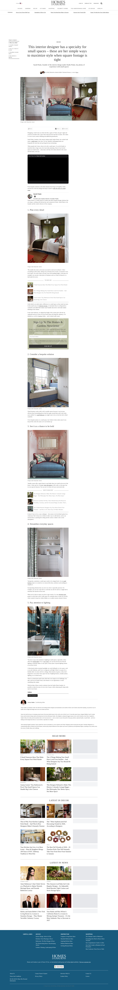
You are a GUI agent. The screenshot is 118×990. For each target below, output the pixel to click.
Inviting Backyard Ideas (67, 945)
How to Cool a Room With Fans (23, 12)
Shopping (52, 8)
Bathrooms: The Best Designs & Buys (45, 941)
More (99, 8)
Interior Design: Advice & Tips (43, 936)
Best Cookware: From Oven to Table (95, 949)
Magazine (96, 3)
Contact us (88, 973)
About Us (12, 973)
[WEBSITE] (34, 196)
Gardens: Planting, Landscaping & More (46, 947)
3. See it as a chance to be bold (13, 49)
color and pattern (48, 485)
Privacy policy (38, 976)
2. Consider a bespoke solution (13, 45)
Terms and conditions (15, 976)
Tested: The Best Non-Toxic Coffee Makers (99, 12)
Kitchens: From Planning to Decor (44, 938)
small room (34, 141)
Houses (20, 8)
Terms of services (42, 340)
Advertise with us (65, 973)
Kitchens (43, 8)
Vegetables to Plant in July (40, 12)
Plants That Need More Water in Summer (60, 12)
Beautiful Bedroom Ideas (67, 938)
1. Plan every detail (13, 42)
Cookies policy (64, 976)
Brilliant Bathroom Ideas (67, 943)
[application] (48, 169)
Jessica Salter (58, 72)
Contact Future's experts (41, 973)
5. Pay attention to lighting (12, 56)
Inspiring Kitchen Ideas (66, 941)
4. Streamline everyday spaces (13, 53)
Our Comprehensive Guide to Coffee (95, 942)
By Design (92, 8)
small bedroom (40, 415)
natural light (36, 661)
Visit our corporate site (85, 962)
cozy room (46, 661)
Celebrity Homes (62, 8)
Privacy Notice (60, 340)
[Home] (15, 8)
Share (31, 128)
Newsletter (66, 128)
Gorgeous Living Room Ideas (68, 936)
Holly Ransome (50, 72)
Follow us (58, 128)
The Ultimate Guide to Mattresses (94, 936)
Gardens (28, 8)
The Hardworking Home (78, 8)
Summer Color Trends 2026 (79, 12)
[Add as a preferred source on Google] (59, 966)
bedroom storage (43, 306)
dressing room (62, 594)
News (77, 72)
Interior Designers (32, 695)
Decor (35, 8)
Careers (87, 976)
